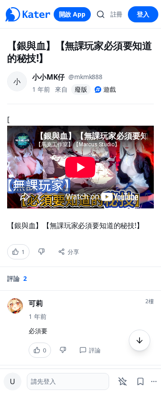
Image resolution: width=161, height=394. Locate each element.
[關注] (122, 381)
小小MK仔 (48, 77)
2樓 (149, 301)
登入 (143, 14)
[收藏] (140, 381)
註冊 (116, 14)
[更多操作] (139, 340)
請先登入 (43, 381)
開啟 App (72, 14)
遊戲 (109, 89)
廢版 (81, 89)
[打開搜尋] (100, 14)
